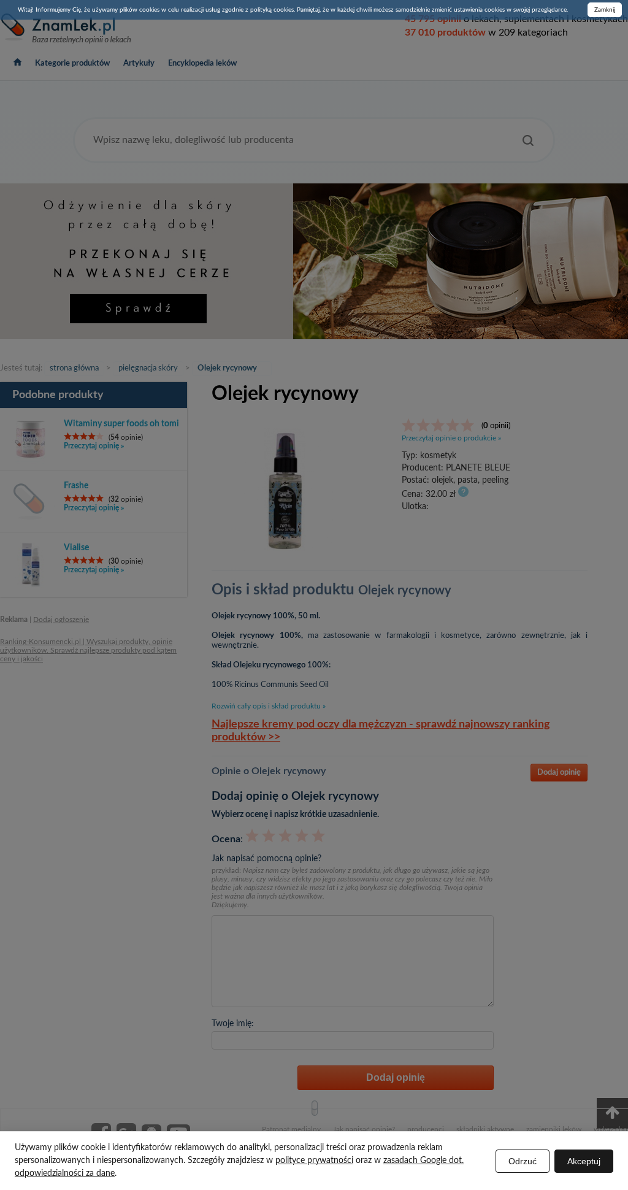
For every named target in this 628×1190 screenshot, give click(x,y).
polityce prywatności (314, 1160)
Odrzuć (522, 1161)
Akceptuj (583, 1161)
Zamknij (604, 10)
